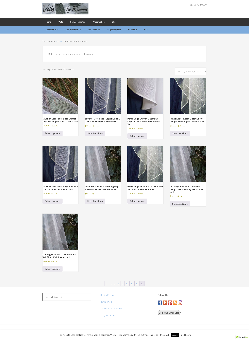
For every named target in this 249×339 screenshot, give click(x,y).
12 (137, 283)
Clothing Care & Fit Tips (111, 308)
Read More (185, 335)
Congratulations (107, 315)
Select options (52, 133)
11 (132, 283)
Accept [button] (175, 335)
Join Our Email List (169, 312)
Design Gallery (107, 294)
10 (127, 283)
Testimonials (106, 301)
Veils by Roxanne (65, 8)
